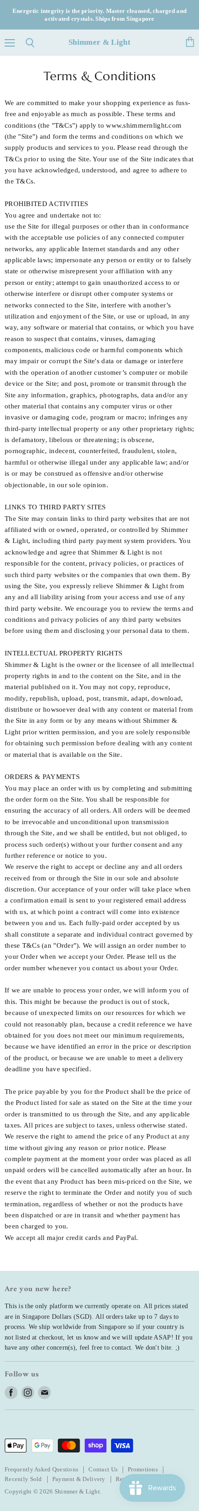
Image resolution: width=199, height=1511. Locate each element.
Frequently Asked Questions (41, 1469)
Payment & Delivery (79, 1479)
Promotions (143, 1469)
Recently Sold (23, 1479)
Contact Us (103, 1469)
